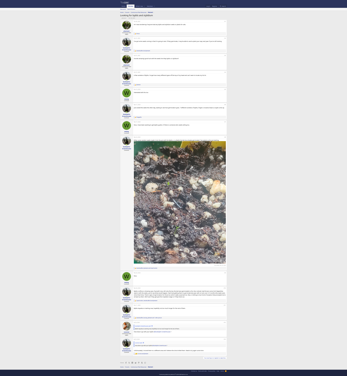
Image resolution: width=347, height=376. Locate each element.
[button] (144, 6)
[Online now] (126, 46)
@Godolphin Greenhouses (162, 332)
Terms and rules (202, 371)
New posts (123, 9)
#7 (225, 122)
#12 (225, 322)
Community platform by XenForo (173, 374)
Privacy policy (211, 371)
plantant (124, 18)
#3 (225, 55)
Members (150, 6)
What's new (139, 6)
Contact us (194, 371)
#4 (225, 72)
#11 (225, 305)
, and (146, 268)
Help (218, 371)
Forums (130, 6)
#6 (225, 104)
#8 (225, 137)
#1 (225, 21)
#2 (225, 38)
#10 (225, 288)
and (143, 51)
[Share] (222, 21)
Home (123, 6)
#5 (225, 89)
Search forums (131, 9)
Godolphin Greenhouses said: (143, 326)
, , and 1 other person (149, 318)
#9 (225, 273)
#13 (225, 339)
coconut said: (138, 343)
